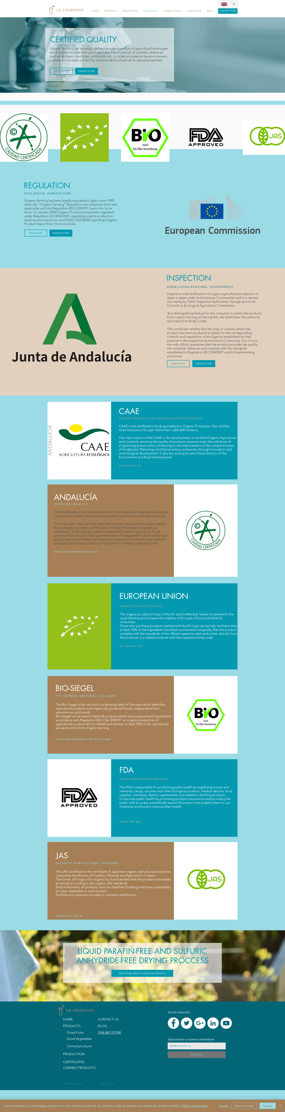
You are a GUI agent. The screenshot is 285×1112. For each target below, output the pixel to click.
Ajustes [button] (223, 1106)
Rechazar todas (244, 1106)
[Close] (280, 1106)
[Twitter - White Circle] (186, 1023)
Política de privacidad (194, 1106)
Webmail (104, 1083)
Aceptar (267, 1106)
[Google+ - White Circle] (200, 1023)
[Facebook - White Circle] (173, 1023)
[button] (110, 11)
